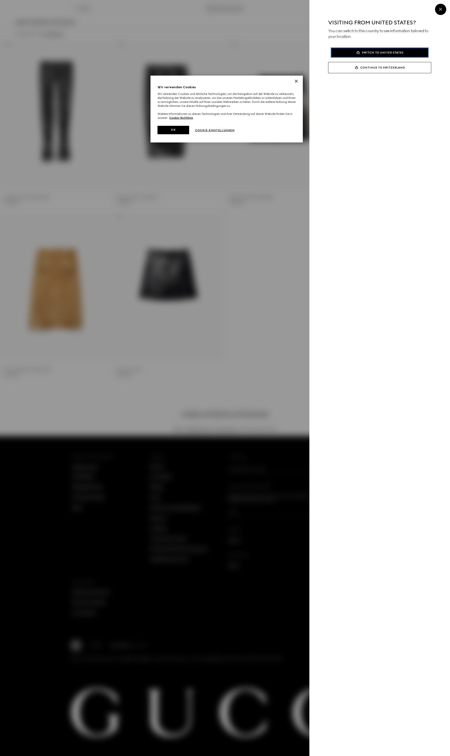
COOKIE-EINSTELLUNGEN (214, 130)
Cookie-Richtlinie (181, 117)
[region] (226, 109)
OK (173, 129)
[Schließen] (296, 81)
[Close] (440, 9)
